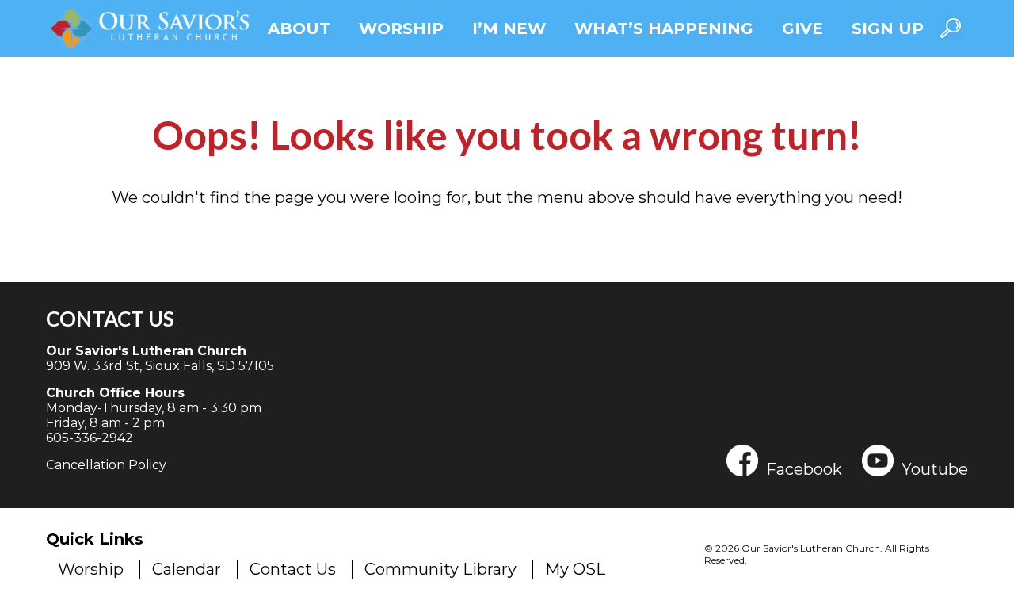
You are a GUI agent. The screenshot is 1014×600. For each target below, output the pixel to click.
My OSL (575, 569)
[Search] (950, 28)
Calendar (186, 569)
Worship (401, 28)
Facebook (804, 468)
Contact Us (110, 318)
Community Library (440, 569)
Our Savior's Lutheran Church (146, 350)
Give (802, 28)
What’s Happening (663, 28)
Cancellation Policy (106, 464)
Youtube (935, 468)
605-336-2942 (89, 437)
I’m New (509, 28)
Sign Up (888, 28)
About (299, 28)
